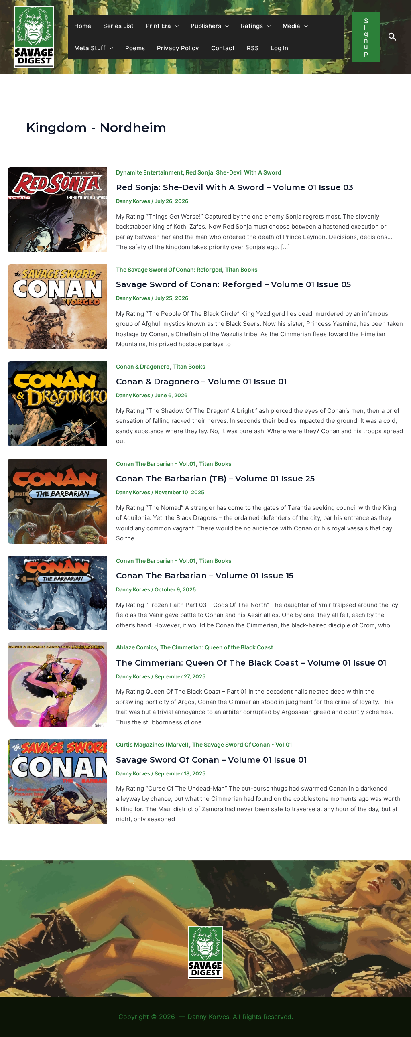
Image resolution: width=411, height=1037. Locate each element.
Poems (135, 48)
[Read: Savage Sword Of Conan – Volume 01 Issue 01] (57, 781)
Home (82, 26)
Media (291, 26)
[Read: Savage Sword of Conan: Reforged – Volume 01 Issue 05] (57, 306)
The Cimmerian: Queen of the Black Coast (216, 647)
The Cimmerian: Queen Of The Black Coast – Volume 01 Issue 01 (251, 663)
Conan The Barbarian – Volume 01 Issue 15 (204, 575)
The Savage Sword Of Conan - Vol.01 (242, 744)
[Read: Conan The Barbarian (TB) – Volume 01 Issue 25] (57, 500)
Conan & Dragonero (143, 366)
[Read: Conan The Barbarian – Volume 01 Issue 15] (57, 592)
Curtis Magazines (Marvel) (152, 744)
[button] (175, 26)
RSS (253, 48)
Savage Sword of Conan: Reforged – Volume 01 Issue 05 (233, 284)
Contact (223, 48)
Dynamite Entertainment (149, 172)
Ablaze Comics (136, 647)
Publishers (206, 26)
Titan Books (241, 269)
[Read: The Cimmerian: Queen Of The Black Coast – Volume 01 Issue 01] (57, 684)
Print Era (158, 26)
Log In (279, 48)
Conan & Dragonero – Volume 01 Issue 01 (201, 381)
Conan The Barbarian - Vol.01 (156, 463)
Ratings (252, 26)
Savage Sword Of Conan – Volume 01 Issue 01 (211, 760)
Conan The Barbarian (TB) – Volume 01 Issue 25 (215, 478)
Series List (118, 26)
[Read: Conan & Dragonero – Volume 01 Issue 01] (57, 403)
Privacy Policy (178, 48)
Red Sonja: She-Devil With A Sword (233, 172)
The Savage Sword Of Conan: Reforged (169, 269)
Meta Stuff (90, 48)
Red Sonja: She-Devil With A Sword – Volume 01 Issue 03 (234, 187)
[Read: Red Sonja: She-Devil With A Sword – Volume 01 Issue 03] (57, 209)
